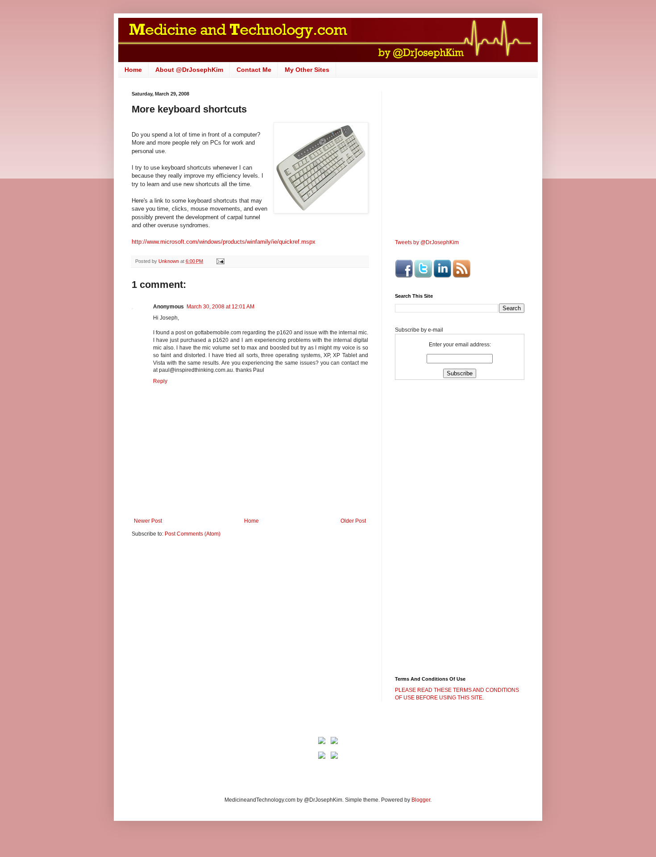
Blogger (420, 800)
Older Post (353, 521)
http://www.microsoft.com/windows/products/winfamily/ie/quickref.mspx (224, 241)
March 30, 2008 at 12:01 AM (220, 307)
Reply (160, 381)
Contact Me (254, 69)
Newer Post (148, 521)
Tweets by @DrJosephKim (427, 242)
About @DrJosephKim (189, 69)
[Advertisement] (207, 613)
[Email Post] (220, 261)
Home (133, 69)
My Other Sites (307, 69)
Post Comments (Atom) (192, 534)
